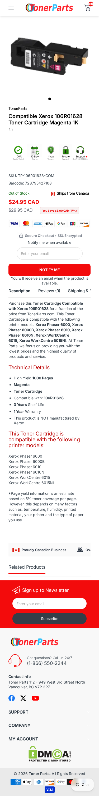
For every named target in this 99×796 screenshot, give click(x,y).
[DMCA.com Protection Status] (50, 760)
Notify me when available (49, 242)
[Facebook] (11, 698)
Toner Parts (39, 773)
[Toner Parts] (49, 11)
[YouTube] (35, 698)
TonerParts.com (40, 314)
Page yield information (30, 493)
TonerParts (17, 108)
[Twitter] (23, 698)
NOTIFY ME (49, 269)
